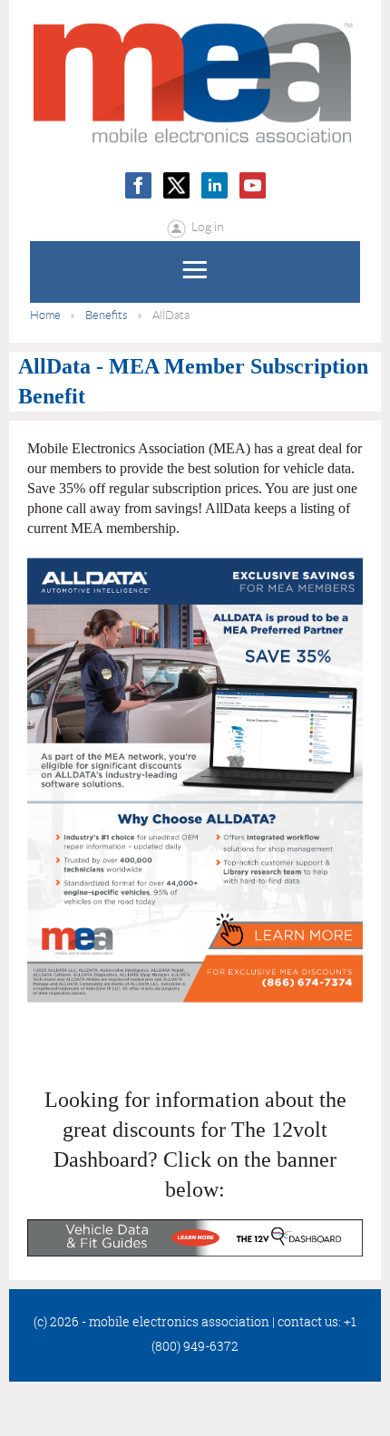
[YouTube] (252, 185)
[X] (176, 185)
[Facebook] (138, 185)
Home (45, 315)
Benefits (106, 315)
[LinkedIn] (214, 185)
